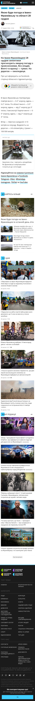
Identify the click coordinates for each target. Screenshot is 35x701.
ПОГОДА (12, 8)
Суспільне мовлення (9, 647)
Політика (4, 625)
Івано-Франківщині (14, 57)
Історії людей (23, 622)
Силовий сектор (7, 622)
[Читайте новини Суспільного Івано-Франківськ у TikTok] (23, 675)
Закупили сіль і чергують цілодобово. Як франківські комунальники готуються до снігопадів (17, 164)
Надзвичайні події (25, 605)
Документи (22, 652)
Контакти (4, 644)
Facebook (23, 176)
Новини (4, 585)
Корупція (21, 596)
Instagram (5, 182)
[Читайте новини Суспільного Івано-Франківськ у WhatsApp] (20, 675)
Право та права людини (6, 618)
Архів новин (22, 644)
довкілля (4, 8)
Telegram (5, 179)
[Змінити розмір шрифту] (33, 28)
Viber (12, 179)
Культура (21, 599)
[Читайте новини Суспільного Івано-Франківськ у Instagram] (5, 675)
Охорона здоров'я (25, 608)
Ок (17, 697)
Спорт (3, 632)
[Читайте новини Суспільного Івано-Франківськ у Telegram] (16, 675)
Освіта (20, 602)
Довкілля (18, 8)
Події (3, 596)
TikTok (14, 182)
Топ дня (21, 635)
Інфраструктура (24, 611)
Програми (4, 657)
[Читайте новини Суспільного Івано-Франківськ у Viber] (13, 675)
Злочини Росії (6, 629)
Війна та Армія (23, 632)
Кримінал (4, 599)
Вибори (4, 605)
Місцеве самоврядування (24, 618)
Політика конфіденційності (7, 653)
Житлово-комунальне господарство (6, 612)
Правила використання (23, 648)
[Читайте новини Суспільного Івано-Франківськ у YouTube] (9, 675)
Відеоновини (6, 635)
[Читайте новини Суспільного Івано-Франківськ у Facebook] (2, 675)
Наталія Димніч (10, 23)
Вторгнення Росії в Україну (25, 585)
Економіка (5, 602)
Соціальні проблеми (26, 629)
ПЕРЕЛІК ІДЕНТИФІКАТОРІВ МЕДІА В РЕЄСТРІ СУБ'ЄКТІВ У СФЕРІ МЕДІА (24, 660)
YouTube (24, 182)
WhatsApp (20, 179)
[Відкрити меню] (33, 2)
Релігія (20, 625)
